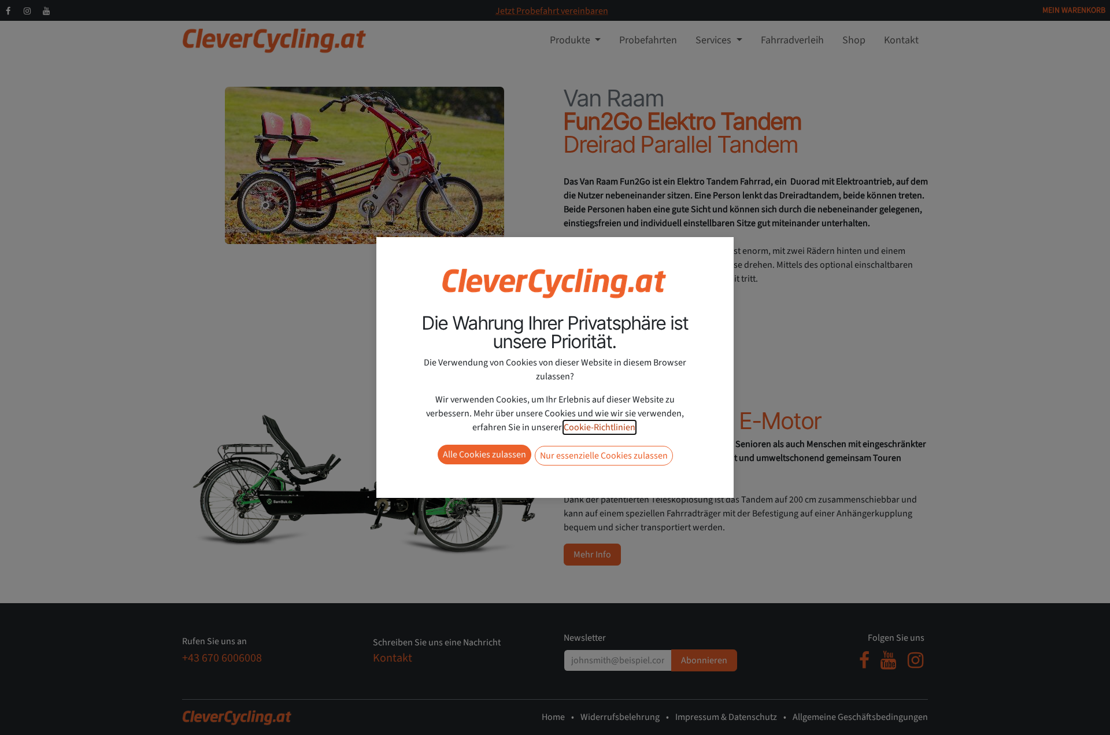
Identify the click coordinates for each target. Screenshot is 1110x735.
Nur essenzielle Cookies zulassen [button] (604, 455)
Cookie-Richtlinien (599, 427)
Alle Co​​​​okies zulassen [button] (484, 454)
